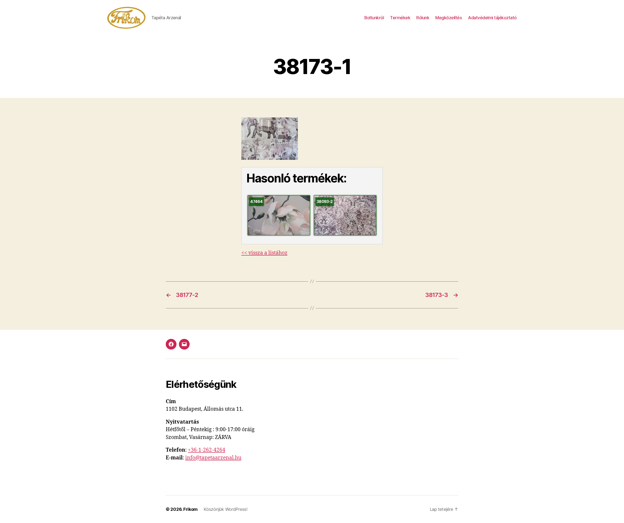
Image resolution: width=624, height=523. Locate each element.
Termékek (400, 17)
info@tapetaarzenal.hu (213, 458)
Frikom (190, 509)
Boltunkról (374, 17)
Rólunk (422, 17)
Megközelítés (448, 17)
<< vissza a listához (264, 253)
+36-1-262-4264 (206, 450)
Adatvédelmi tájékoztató (492, 17)
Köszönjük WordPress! (226, 509)
